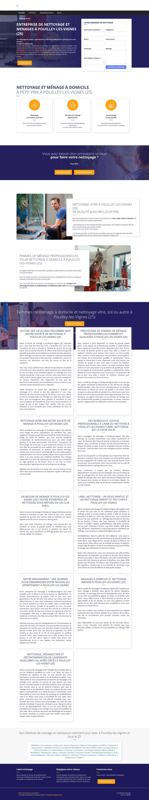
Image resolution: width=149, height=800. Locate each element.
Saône (57, 755)
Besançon (75, 745)
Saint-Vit (50, 755)
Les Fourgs (89, 750)
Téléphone (110, 30)
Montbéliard (35, 753)
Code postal (110, 39)
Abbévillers (35, 745)
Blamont (83, 745)
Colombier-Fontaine (51, 748)
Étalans (80, 757)
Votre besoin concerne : (93, 58)
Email (86, 39)
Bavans (66, 745)
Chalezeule (112, 745)
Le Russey (69, 750)
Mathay (97, 750)
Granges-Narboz (110, 748)
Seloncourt (66, 755)
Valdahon (101, 755)
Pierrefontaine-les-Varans (102, 753)
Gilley (100, 748)
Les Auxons (78, 750)
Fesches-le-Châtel (89, 748)
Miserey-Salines (108, 750)
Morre (55, 753)
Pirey (115, 753)
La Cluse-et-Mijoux (56, 750)
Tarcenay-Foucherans (88, 755)
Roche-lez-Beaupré (38, 755)
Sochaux (75, 755)
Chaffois (103, 745)
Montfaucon (46, 753)
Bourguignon (94, 745)
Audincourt (58, 745)
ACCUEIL (22, 13)
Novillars (71, 753)
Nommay (62, 753)
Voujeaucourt (70, 757)
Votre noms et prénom (92, 30)
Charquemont (36, 748)
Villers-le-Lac (112, 755)
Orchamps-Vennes (83, 753)
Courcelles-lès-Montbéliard (71, 748)
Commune (87, 49)
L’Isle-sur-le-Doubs (41, 750)
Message (109, 49)
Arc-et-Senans (46, 745)
